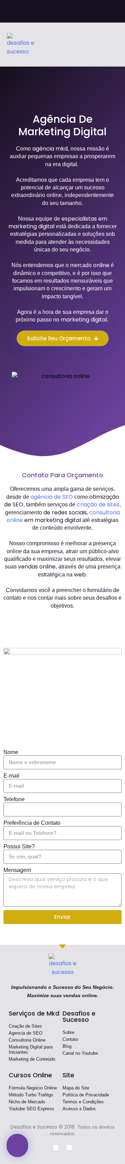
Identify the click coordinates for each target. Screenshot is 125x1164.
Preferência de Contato (31, 823)
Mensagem (17, 870)
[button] (113, 44)
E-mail (11, 776)
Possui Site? (19, 846)
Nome (10, 752)
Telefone (14, 799)
